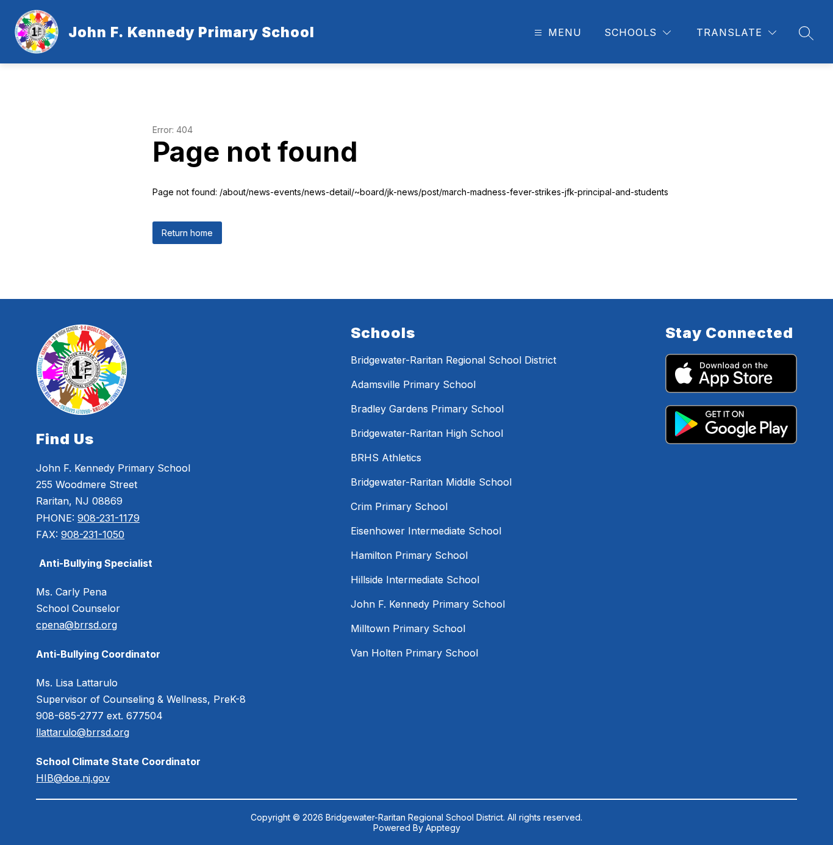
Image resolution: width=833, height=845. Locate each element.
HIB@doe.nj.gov (73, 778)
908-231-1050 (92, 534)
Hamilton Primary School (409, 555)
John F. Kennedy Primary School (428, 604)
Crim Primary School (399, 506)
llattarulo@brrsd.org (82, 732)
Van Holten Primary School (414, 653)
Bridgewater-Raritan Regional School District (453, 360)
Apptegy (443, 827)
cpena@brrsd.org (76, 625)
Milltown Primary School (408, 628)
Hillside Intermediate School (415, 580)
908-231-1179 (108, 518)
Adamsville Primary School (413, 384)
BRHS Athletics (386, 457)
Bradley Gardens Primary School (427, 409)
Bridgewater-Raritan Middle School (431, 482)
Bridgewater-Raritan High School (427, 433)
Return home (187, 233)
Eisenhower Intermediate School (426, 531)
